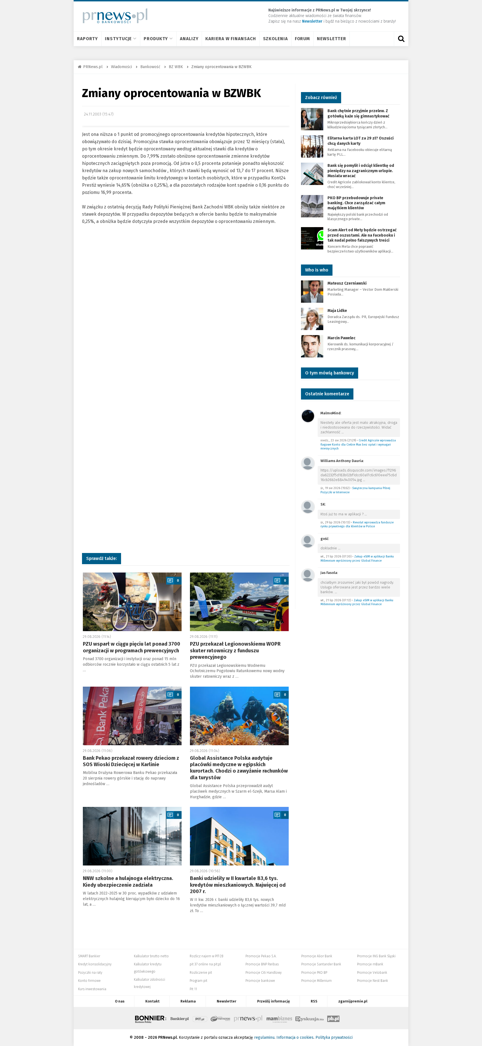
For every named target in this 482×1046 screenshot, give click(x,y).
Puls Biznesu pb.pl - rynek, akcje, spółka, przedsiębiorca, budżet (333, 1018)
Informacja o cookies (295, 1037)
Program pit (198, 981)
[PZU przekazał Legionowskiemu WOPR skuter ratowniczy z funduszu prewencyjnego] (239, 602)
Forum (302, 38)
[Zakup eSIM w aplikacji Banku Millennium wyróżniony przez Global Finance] (308, 541)
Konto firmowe (89, 981)
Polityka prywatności (334, 1037)
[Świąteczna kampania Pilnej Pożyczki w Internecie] (308, 463)
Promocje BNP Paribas (262, 964)
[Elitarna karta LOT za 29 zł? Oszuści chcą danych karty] (312, 146)
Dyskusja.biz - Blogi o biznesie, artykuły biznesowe (309, 1018)
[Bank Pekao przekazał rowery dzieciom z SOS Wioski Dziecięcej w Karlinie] (132, 716)
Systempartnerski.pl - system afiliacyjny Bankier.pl (221, 1018)
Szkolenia (275, 38)
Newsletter (331, 38)
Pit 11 (193, 989)
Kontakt (152, 1001)
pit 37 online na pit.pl (205, 964)
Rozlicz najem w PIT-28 (206, 956)
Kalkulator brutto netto (151, 956)
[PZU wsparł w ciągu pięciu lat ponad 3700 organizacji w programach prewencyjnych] (132, 602)
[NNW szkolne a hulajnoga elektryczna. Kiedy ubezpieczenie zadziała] (132, 836)
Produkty (156, 38)
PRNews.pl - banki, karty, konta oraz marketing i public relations (248, 1018)
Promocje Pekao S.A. (260, 956)
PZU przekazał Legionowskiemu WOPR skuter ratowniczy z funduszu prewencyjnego (235, 650)
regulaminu (264, 1037)
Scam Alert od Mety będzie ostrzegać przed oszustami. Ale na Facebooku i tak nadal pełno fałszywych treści (362, 235)
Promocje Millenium (316, 981)
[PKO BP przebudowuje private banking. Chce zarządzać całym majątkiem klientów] (312, 205)
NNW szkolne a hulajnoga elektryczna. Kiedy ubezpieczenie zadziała (128, 881)
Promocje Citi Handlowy (263, 973)
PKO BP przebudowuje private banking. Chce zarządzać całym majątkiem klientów (356, 203)
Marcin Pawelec (341, 338)
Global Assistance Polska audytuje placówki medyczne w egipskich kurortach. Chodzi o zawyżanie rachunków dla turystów (239, 768)
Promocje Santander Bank (321, 964)
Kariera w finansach (230, 38)
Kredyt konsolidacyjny (95, 964)
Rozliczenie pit (201, 973)
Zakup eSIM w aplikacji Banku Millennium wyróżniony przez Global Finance (357, 558)
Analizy (189, 38)
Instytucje (118, 38)
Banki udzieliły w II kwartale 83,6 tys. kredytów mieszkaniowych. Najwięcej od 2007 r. (238, 884)
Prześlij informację (273, 1001)
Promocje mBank (370, 964)
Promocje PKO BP (314, 973)
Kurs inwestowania (92, 989)
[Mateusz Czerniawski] (312, 291)
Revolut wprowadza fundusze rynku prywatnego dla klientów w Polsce (357, 524)
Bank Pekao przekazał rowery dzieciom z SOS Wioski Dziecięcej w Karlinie (131, 761)
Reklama (188, 1001)
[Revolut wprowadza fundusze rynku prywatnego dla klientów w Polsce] (308, 506)
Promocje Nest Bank (372, 981)
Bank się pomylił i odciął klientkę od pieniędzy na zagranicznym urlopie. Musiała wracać (360, 170)
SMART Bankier (89, 956)
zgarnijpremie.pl (352, 1001)
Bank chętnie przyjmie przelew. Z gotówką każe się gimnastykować (358, 113)
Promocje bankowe (260, 981)
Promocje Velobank (372, 973)
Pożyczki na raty (90, 973)
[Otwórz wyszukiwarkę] (401, 39)
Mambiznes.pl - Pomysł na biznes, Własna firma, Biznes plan (279, 1018)
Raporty (87, 38)
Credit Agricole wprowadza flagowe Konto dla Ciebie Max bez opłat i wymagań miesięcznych (358, 444)
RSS (314, 1001)
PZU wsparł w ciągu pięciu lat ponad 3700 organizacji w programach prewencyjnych (131, 647)
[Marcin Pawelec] (312, 345)
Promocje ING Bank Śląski (376, 956)
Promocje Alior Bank (316, 956)
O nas (119, 1001)
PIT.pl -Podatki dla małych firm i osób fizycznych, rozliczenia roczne (199, 1018)
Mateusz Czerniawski (347, 283)
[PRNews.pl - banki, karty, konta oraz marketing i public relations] (112, 15)
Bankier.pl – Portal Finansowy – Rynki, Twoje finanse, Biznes (179, 1018)
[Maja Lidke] (312, 318)
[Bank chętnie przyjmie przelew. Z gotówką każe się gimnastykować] (312, 119)
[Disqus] (186, 321)
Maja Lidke (337, 310)
